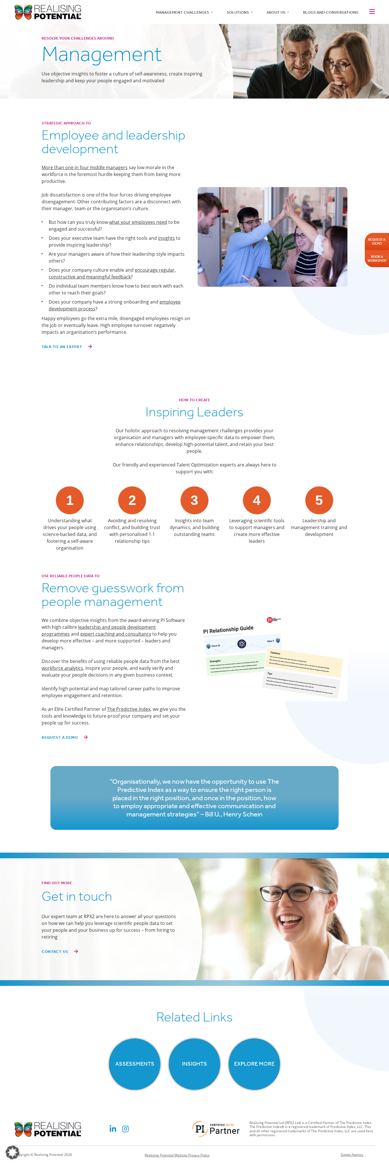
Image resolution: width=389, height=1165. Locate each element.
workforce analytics (62, 668)
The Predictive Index (128, 709)
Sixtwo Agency (352, 1155)
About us (276, 12)
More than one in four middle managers (85, 167)
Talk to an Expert (62, 346)
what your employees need (138, 222)
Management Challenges (182, 12)
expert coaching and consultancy (115, 634)
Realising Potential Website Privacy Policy (177, 1155)
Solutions (238, 12)
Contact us (55, 951)
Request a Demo (60, 737)
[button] (371, 11)
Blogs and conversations (330, 12)
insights (166, 238)
